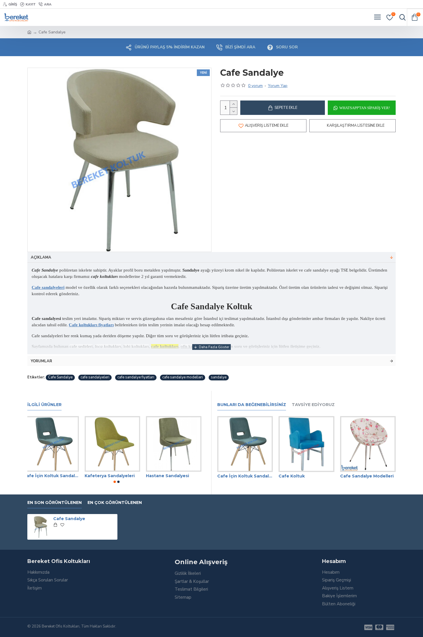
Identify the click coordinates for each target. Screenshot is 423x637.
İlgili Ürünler (44, 404)
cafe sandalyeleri (95, 377)
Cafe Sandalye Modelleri (367, 476)
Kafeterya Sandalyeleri (114, 475)
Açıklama (41, 257)
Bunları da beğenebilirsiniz (251, 404)
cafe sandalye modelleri (182, 377)
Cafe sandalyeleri (48, 287)
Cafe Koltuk (292, 476)
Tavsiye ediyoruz (313, 404)
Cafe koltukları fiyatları (91, 325)
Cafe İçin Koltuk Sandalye (55, 475)
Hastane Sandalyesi (171, 475)
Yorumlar (41, 361)
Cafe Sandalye (60, 377)
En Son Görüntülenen (54, 502)
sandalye (218, 377)
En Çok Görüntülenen (114, 502)
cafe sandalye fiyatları (135, 377)
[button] (114, 482)
